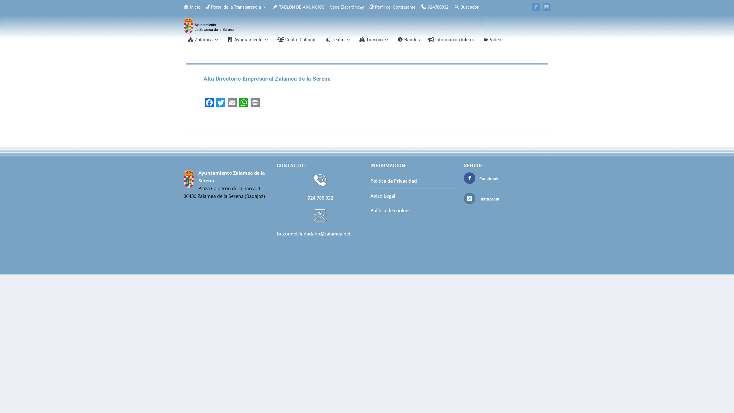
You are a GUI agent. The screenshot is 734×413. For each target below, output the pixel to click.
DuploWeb (494, 268)
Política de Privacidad (393, 181)
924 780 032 (320, 198)
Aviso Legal (382, 196)
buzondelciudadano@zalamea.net (314, 234)
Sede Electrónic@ (347, 7)
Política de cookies (390, 210)
